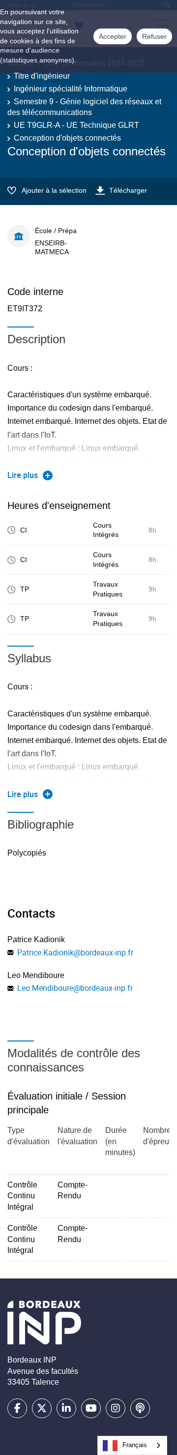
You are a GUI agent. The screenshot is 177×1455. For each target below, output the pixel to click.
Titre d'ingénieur (42, 76)
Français (134, 1445)
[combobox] (132, 1445)
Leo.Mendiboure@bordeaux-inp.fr (75, 987)
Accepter (112, 36)
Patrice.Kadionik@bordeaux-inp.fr (75, 952)
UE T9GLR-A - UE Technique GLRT (76, 125)
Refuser (154, 36)
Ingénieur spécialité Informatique (70, 89)
